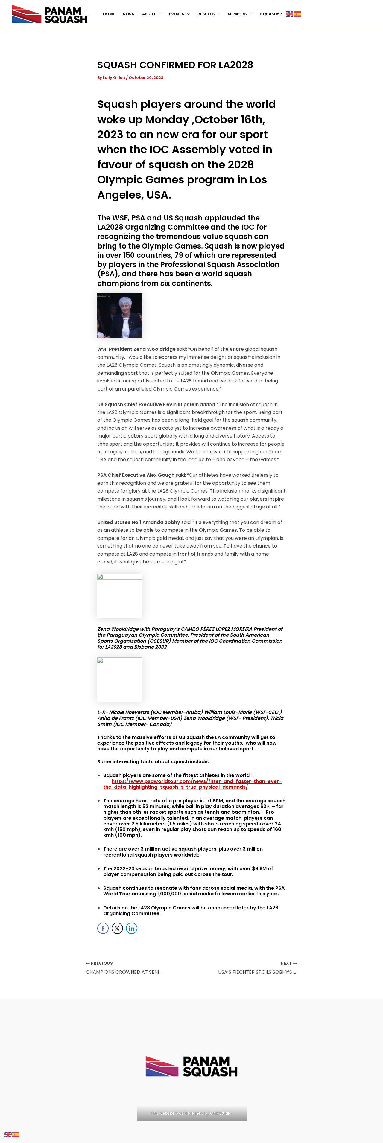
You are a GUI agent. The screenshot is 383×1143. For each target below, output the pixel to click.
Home (109, 14)
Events (176, 14)
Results (206, 14)
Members (237, 14)
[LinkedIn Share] (131, 928)
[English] (290, 14)
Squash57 (271, 14)
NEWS (128, 14)
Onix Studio (220, 1113)
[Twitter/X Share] (117, 928)
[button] (158, 14)
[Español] (298, 14)
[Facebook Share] (103, 928)
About (149, 14)
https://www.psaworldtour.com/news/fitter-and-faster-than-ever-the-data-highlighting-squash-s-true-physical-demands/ (192, 784)
